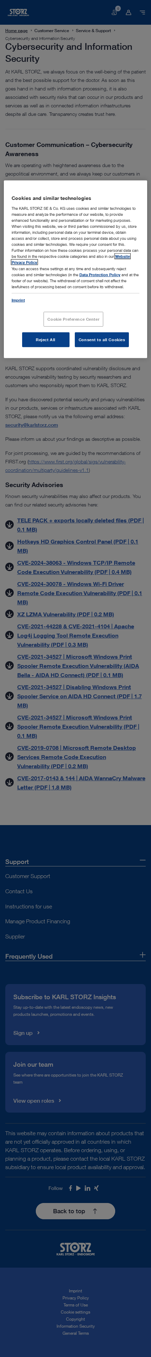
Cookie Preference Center (73, 319)
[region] (75, 269)
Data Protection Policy (99, 274)
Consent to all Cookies (102, 339)
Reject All (45, 339)
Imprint (18, 299)
